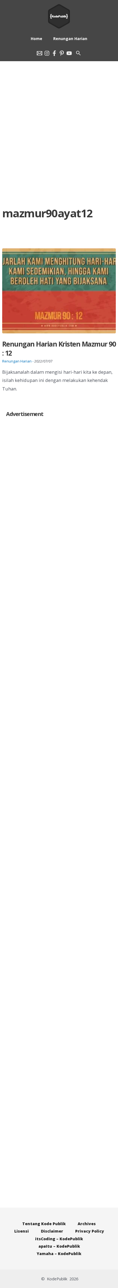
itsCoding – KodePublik (59, 1238)
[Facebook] (54, 53)
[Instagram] (47, 53)
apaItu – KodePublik (59, 1246)
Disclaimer (52, 1231)
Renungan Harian (17, 361)
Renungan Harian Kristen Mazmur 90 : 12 (59, 348)
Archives (87, 1223)
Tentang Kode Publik (44, 1223)
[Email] (39, 53)
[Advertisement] (59, 115)
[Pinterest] (61, 53)
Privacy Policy (89, 1231)
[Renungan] (69, 53)
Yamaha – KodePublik (59, 1253)
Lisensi (21, 1231)
